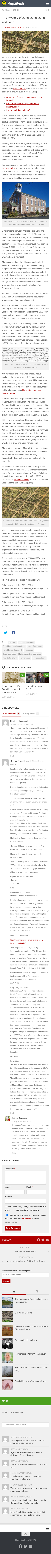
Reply (12, 756)
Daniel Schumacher (34, 646)
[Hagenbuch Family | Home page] (16, 3)
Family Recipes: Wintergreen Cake (30, 1381)
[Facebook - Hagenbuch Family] (38, 1239)
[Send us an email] (47, 1239)
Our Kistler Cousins (23, 1313)
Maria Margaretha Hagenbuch (29, 654)
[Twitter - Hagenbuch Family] (43, 1239)
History (15, 10)
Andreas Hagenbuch (26, 642)
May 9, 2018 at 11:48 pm (23, 1121)
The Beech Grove (39, 658)
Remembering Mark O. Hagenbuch (30, 1354)
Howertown (29, 650)
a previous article (21, 479)
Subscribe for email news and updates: (17, 1271)
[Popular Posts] (14, 1292)
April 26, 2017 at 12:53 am (23, 724)
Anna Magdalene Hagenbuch (14, 646)
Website (8, 1197)
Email (29, 1187)
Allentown (12, 642)
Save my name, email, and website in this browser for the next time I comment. (25, 1208)
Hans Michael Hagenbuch (12, 650)
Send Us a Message (13, 1412)
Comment (10, 1169)
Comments (12, 713)
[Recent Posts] (37, 1292)
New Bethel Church (10, 658)
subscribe (26, 1218)
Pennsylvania (25, 658)
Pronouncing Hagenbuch (26, 1340)
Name (8, 1187)
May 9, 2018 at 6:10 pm (35, 761)
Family (5, 10)
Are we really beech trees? (18, 110)
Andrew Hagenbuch (14, 27)
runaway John (8, 168)
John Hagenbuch (9, 654)
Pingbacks (31, 713)
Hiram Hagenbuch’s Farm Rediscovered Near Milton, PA (11, 689)
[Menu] (47, 3)
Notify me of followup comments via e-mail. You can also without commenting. (25, 1218)
